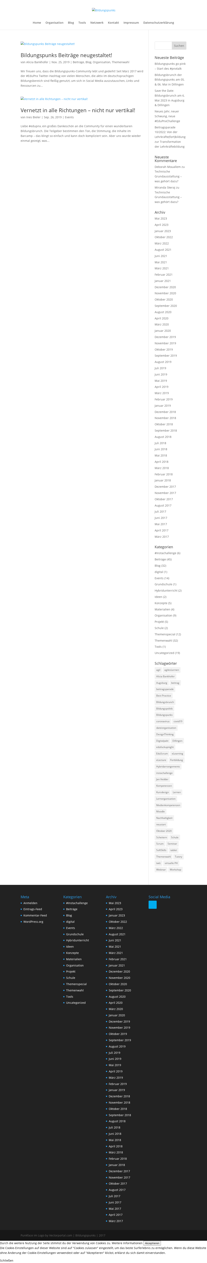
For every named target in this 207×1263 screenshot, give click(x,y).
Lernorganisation (165, 798)
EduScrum (162, 753)
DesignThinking (165, 734)
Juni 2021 (161, 256)
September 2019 (166, 355)
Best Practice (163, 695)
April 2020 (161, 318)
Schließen (6, 1260)
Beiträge (78, 62)
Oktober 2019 (164, 349)
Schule (159, 628)
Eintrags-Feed (32, 909)
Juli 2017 (160, 511)
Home (37, 23)
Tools (82, 23)
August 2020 (163, 312)
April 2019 (161, 387)
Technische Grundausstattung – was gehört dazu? (168, 176)
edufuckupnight (165, 747)
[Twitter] (153, 905)
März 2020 (162, 324)
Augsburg (161, 683)
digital (159, 572)
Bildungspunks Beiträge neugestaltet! (66, 55)
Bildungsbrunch (165, 702)
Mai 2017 (161, 524)
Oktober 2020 (164, 299)
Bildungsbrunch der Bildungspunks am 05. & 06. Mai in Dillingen (170, 79)
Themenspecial (165, 634)
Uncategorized (164, 653)
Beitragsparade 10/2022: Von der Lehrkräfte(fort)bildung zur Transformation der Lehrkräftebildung (170, 136)
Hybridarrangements (168, 766)
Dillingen (177, 740)
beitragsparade (165, 689)
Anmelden (30, 903)
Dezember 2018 (165, 412)
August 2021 (163, 250)
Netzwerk (97, 23)
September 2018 (166, 430)
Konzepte (161, 603)
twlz (158, 863)
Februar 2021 (164, 274)
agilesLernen (171, 670)
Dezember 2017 (165, 487)
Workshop (175, 869)
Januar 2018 (163, 480)
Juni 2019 (161, 374)
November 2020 (165, 293)
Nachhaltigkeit (164, 818)
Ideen (158, 597)
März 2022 (162, 243)
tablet (173, 850)
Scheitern (161, 837)
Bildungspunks (164, 715)
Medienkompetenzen (168, 805)
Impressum (131, 23)
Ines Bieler (33, 117)
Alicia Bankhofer (37, 62)
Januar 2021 (163, 281)
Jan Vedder (162, 779)
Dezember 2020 (165, 287)
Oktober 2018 (164, 424)
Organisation (54, 23)
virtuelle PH (171, 863)
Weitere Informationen (127, 1243)
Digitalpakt (162, 740)
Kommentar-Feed (35, 915)
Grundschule (163, 584)
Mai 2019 (161, 381)
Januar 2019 (163, 405)
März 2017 (162, 537)
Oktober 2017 (164, 499)
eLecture (161, 760)
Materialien (162, 609)
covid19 (178, 721)
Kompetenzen (164, 785)
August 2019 (163, 362)
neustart (161, 824)
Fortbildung (176, 760)
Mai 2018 (161, 455)
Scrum (160, 843)
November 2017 (165, 493)
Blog (71, 23)
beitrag (175, 683)
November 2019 (165, 343)
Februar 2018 (164, 474)
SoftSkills (161, 850)
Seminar (172, 843)
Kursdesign (162, 792)
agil (158, 670)
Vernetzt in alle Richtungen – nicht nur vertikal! (78, 110)
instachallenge (164, 773)
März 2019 (162, 393)
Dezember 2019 (165, 337)
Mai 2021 (161, 262)
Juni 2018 (161, 449)
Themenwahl (120, 62)
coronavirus (163, 721)
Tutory (178, 856)
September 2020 (166, 306)
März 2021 (162, 268)
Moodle (160, 811)
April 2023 (161, 225)
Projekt (159, 622)
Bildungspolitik (164, 708)
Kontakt (113, 23)
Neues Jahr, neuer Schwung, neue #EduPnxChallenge (167, 116)
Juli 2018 (160, 443)
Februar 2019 (164, 399)
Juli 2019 (160, 368)
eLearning (177, 753)
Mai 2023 (161, 218)
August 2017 (163, 505)
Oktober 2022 (164, 237)
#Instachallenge (165, 553)
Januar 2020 (163, 331)
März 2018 (162, 468)
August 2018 (163, 437)
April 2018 (161, 462)
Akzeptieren (152, 1243)
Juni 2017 (161, 518)
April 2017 (161, 530)
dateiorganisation (166, 728)
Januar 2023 (163, 231)
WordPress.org (33, 922)
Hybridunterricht (166, 590)
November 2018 (165, 418)
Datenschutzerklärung (158, 23)
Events (69, 117)
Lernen (177, 792)
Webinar (161, 869)
